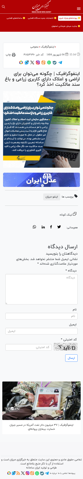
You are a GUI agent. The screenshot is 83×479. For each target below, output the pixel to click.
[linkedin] (43, 227)
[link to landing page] (41, 6)
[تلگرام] (60, 63)
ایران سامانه (33, 468)
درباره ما (53, 473)
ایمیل (73, 324)
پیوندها (71, 473)
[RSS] (18, 474)
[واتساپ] (49, 63)
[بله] (55, 64)
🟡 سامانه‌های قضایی (16, 18)
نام (75, 309)
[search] (3, 6)
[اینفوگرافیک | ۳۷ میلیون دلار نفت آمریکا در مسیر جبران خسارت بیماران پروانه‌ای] (41, 401)
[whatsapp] (34, 227)
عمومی (34, 47)
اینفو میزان (52, 197)
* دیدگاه (71, 271)
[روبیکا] (21, 63)
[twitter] (59, 227)
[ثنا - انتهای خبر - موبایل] (41, 180)
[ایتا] (43, 63)
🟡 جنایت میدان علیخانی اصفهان (66, 26)
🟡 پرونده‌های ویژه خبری (69, 18)
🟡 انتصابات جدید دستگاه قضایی (42, 18)
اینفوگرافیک (47, 47)
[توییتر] (32, 63)
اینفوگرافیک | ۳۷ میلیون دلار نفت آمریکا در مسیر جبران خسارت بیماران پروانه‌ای (41, 427)
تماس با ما (62, 473)
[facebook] (51, 227)
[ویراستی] (27, 63)
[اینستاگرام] (38, 63)
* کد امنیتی (69, 339)
